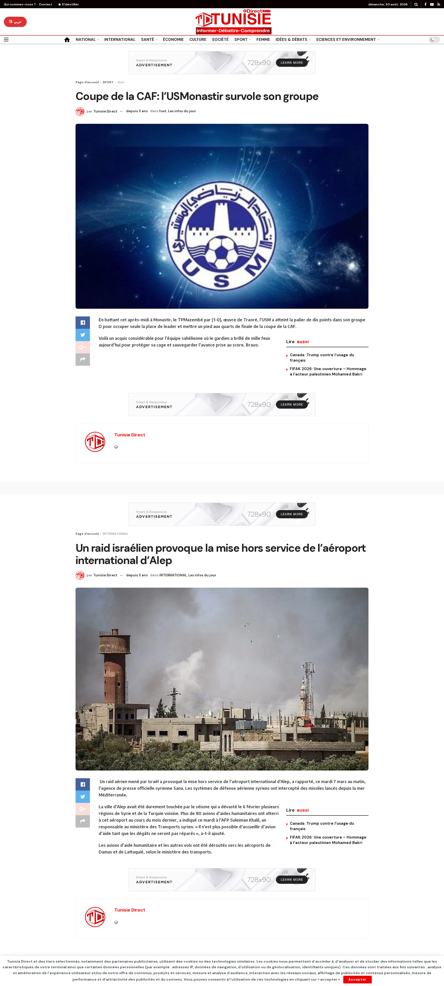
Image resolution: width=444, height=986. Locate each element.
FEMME (263, 39)
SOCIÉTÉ (220, 39)
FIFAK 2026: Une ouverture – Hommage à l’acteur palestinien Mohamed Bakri (328, 371)
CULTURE (197, 39)
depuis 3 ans (137, 111)
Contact (45, 4)
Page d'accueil (87, 82)
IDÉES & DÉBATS (291, 39)
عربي (17, 22)
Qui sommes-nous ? (20, 4)
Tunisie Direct (105, 111)
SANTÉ (147, 39)
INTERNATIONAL (119, 39)
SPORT (241, 39)
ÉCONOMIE (173, 39)
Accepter (357, 979)
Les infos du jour (182, 111)
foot (121, 82)
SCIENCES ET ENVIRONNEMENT (346, 39)
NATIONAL (86, 39)
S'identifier (70, 4)
